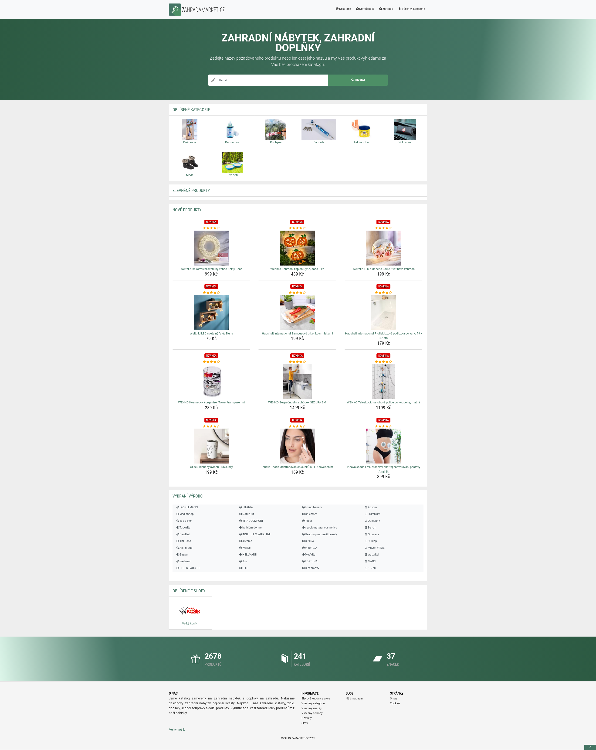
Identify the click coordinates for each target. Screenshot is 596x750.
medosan (185, 561)
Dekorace (345, 8)
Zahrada (388, 8)
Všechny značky (311, 708)
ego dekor (185, 520)
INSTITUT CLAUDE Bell (256, 534)
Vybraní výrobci (188, 496)
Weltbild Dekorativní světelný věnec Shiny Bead (211, 269)
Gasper (183, 554)
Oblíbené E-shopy (189, 590)
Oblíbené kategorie (191, 109)
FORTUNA (311, 561)
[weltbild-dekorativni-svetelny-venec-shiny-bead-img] (211, 248)
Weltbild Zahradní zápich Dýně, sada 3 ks (297, 269)
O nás (393, 698)
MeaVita (310, 554)
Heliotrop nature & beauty (321, 534)
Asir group (186, 547)
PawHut (184, 534)
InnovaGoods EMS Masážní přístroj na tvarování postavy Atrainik (383, 469)
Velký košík (177, 729)
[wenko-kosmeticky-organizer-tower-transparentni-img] (211, 381)
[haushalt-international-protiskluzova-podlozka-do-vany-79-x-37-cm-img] (383, 312)
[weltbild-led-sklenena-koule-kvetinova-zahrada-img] (383, 248)
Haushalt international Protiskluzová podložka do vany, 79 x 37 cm (383, 336)
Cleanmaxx (312, 568)
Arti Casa (185, 541)
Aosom (372, 507)
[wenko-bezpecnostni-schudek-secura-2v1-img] (297, 381)
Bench (372, 527)
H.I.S (245, 568)
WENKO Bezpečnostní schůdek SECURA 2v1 (297, 402)
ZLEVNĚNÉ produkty (191, 190)
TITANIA (247, 507)
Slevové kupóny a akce (315, 698)
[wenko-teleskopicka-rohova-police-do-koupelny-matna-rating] (383, 362)
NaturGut (248, 514)
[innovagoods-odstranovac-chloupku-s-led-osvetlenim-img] (297, 446)
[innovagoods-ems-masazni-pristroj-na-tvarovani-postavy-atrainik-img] (383, 446)
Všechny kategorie (413, 8)
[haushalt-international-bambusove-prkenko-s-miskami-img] (297, 312)
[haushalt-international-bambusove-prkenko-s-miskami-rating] (297, 292)
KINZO (372, 568)
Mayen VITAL (376, 547)
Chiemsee (311, 514)
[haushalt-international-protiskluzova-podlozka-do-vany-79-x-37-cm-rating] (383, 292)
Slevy (304, 723)
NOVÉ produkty (187, 209)
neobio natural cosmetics (321, 527)
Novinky (306, 718)
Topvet (309, 520)
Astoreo (247, 541)
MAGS (372, 561)
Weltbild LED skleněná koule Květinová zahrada (383, 269)
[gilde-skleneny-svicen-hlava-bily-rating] (211, 426)
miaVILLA (311, 547)
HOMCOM (374, 514)
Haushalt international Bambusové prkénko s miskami (297, 333)
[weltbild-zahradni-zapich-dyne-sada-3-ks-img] (297, 248)
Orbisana (373, 534)
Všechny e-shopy (312, 713)
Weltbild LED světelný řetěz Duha (211, 333)
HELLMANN (249, 554)
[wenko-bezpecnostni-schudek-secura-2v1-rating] (297, 362)
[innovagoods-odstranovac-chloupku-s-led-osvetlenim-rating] (297, 426)
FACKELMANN (188, 507)
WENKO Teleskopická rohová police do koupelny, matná (383, 402)
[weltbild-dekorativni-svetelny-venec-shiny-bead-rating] (211, 228)
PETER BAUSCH (189, 568)
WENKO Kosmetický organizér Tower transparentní (211, 402)
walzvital (373, 554)
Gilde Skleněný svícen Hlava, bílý (211, 467)
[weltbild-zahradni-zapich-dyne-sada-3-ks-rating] (297, 228)
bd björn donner (252, 527)
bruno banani (313, 507)
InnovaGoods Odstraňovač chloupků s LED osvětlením (297, 467)
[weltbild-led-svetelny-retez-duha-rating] (211, 292)
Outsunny (374, 520)
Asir (244, 561)
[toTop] (590, 747)
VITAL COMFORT (252, 520)
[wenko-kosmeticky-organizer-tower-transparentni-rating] (211, 362)
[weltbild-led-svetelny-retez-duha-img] (211, 312)
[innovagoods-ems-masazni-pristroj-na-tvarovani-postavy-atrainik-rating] (383, 426)
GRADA (309, 541)
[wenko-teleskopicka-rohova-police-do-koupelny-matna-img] (383, 381)
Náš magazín (354, 698)
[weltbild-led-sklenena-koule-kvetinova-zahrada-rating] (383, 228)
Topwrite (184, 527)
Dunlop (372, 541)
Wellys (246, 547)
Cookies (395, 703)
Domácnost (366, 8)
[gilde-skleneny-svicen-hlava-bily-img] (211, 446)
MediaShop (186, 514)
